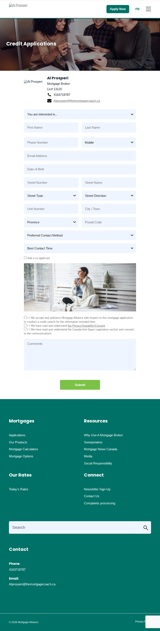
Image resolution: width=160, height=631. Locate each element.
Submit (80, 385)
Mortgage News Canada (100, 449)
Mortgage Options (21, 456)
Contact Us (91, 496)
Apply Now (118, 9)
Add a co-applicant (38, 258)
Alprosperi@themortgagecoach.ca (77, 100)
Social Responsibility (98, 463)
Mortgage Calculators (23, 449)
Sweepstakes (93, 442)
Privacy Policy (143, 621)
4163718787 (17, 569)
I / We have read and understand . (66, 325)
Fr (137, 9)
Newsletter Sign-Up (97, 489)
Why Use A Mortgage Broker (103, 435)
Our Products (18, 442)
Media (88, 456)
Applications (17, 435)
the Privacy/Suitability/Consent (86, 325)
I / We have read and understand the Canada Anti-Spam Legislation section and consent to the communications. (79, 331)
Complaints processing (99, 503)
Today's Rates (18, 489)
